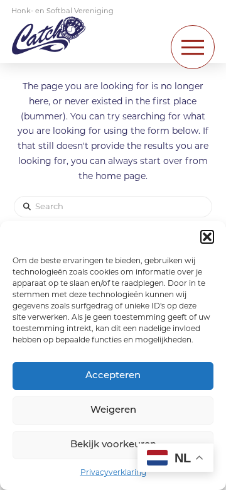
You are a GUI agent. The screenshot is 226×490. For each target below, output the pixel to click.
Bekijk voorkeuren (113, 445)
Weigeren (113, 410)
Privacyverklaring (113, 473)
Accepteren (113, 376)
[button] (207, 237)
